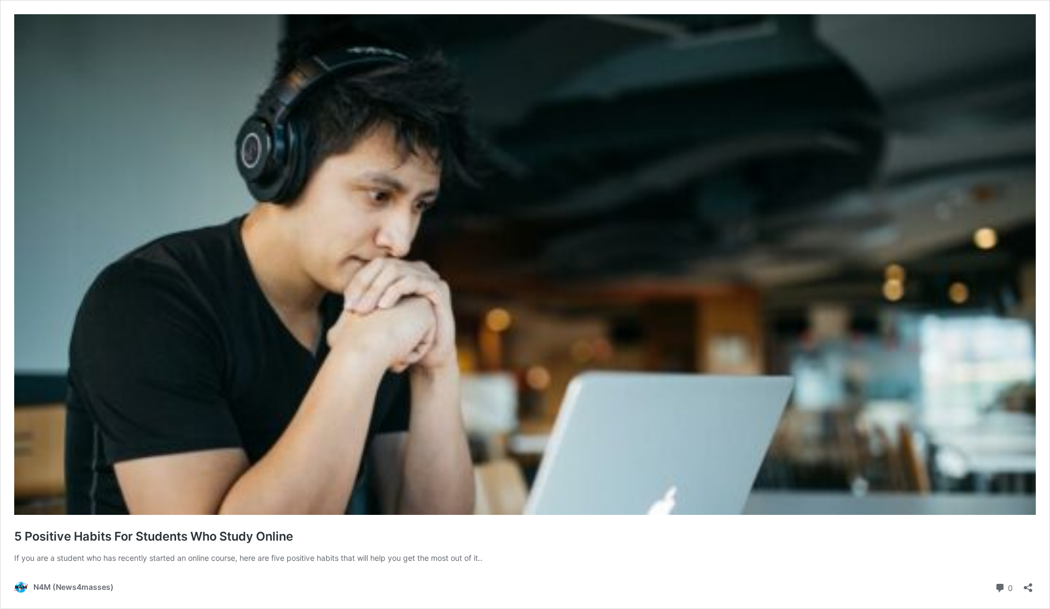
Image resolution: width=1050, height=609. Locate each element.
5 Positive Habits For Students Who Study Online (153, 536)
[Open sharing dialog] (1028, 584)
